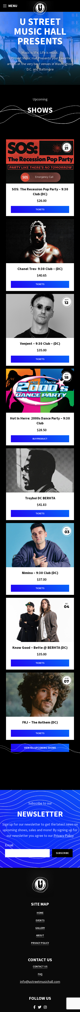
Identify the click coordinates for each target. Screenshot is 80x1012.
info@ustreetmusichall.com (40, 981)
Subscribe (62, 853)
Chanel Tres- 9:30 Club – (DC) (40, 268)
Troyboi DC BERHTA (40, 498)
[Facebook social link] (34, 1007)
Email (9, 845)
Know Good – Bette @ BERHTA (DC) (40, 647)
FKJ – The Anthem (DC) (40, 722)
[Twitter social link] (40, 1007)
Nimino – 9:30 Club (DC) (40, 573)
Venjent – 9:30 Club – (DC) (40, 343)
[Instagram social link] (45, 1007)
